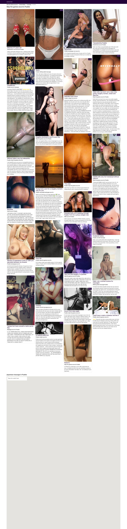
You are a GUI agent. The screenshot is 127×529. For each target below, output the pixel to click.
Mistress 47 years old (14, 48)
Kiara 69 (38, 258)
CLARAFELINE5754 (42, 335)
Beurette (10, 209)
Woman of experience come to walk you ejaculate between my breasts (20, 261)
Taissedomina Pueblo (100, 43)
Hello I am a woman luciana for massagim (103, 282)
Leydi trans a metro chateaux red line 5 (106, 315)
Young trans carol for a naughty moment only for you (49, 189)
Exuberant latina (98, 236)
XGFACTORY (10, 2)
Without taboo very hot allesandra (18, 158)
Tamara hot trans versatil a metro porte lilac (20, 327)
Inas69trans (11, 85)
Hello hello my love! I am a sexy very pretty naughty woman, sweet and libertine (105, 93)
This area (67, 184)
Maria (37, 70)
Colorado (29, 4)
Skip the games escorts (12, 4)
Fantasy (38, 305)
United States (22, 4)
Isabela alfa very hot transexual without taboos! (106, 177)
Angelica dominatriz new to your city (48, 137)
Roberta (67, 363)
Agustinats (67, 49)
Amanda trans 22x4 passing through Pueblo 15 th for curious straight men (76, 214)
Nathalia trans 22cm (71, 96)
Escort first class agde (71, 311)
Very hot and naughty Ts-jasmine (75, 274)
